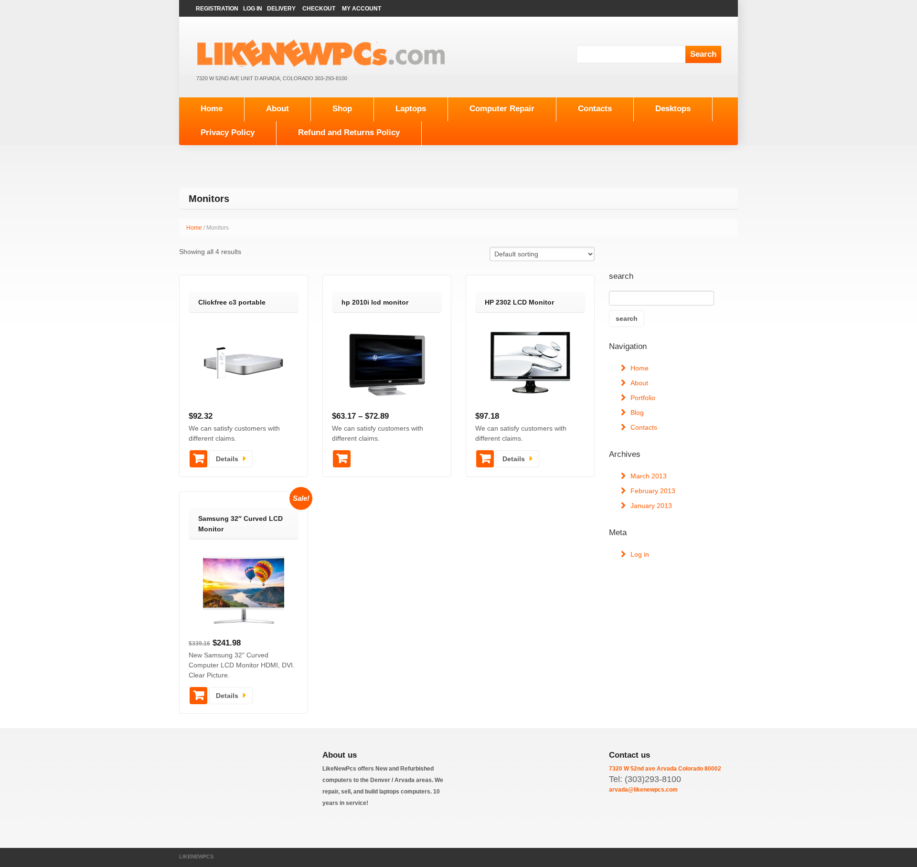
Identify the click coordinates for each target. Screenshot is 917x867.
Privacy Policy (228, 132)
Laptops (410, 108)
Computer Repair (501, 108)
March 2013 (648, 476)
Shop (342, 108)
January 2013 (651, 505)
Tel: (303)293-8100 (645, 779)
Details (227, 459)
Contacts (595, 108)
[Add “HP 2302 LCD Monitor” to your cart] (485, 458)
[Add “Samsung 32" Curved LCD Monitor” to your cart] (198, 695)
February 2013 (652, 491)
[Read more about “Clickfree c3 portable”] (198, 458)
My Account (361, 8)
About (277, 108)
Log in (639, 554)
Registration (217, 8)
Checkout (318, 8)
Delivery (281, 8)
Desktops (673, 108)
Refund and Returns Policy (349, 132)
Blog (637, 412)
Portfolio (642, 398)
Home (212, 108)
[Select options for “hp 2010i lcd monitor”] (342, 458)
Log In (252, 8)
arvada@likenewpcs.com (643, 789)
